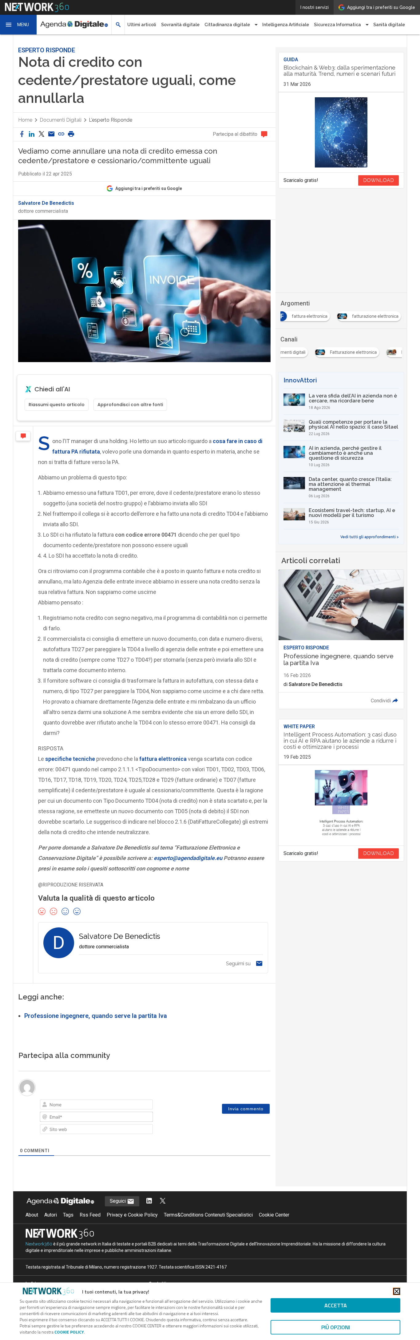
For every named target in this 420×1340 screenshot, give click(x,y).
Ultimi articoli (141, 24)
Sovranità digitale (180, 24)
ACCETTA (335, 1305)
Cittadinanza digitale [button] (227, 24)
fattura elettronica (163, 759)
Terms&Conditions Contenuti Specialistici (208, 1215)
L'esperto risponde (110, 120)
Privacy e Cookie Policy (132, 1215)
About (32, 1215)
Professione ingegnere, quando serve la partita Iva (95, 1015)
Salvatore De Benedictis (46, 203)
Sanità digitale (389, 24)
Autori (50, 1215)
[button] (18, 24)
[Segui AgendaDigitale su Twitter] (162, 1201)
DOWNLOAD (378, 180)
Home (25, 120)
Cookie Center (274, 1215)
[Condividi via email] (51, 134)
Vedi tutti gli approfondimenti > (369, 537)
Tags (68, 1215)
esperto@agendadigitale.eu (188, 858)
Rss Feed (90, 1215)
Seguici (118, 1201)
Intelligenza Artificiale (285, 24)
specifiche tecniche (70, 759)
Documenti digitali (60, 120)
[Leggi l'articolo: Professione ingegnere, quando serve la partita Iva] (341, 639)
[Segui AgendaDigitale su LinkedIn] (149, 1201)
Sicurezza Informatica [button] (337, 24)
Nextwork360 (39, 1243)
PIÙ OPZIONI (335, 1327)
